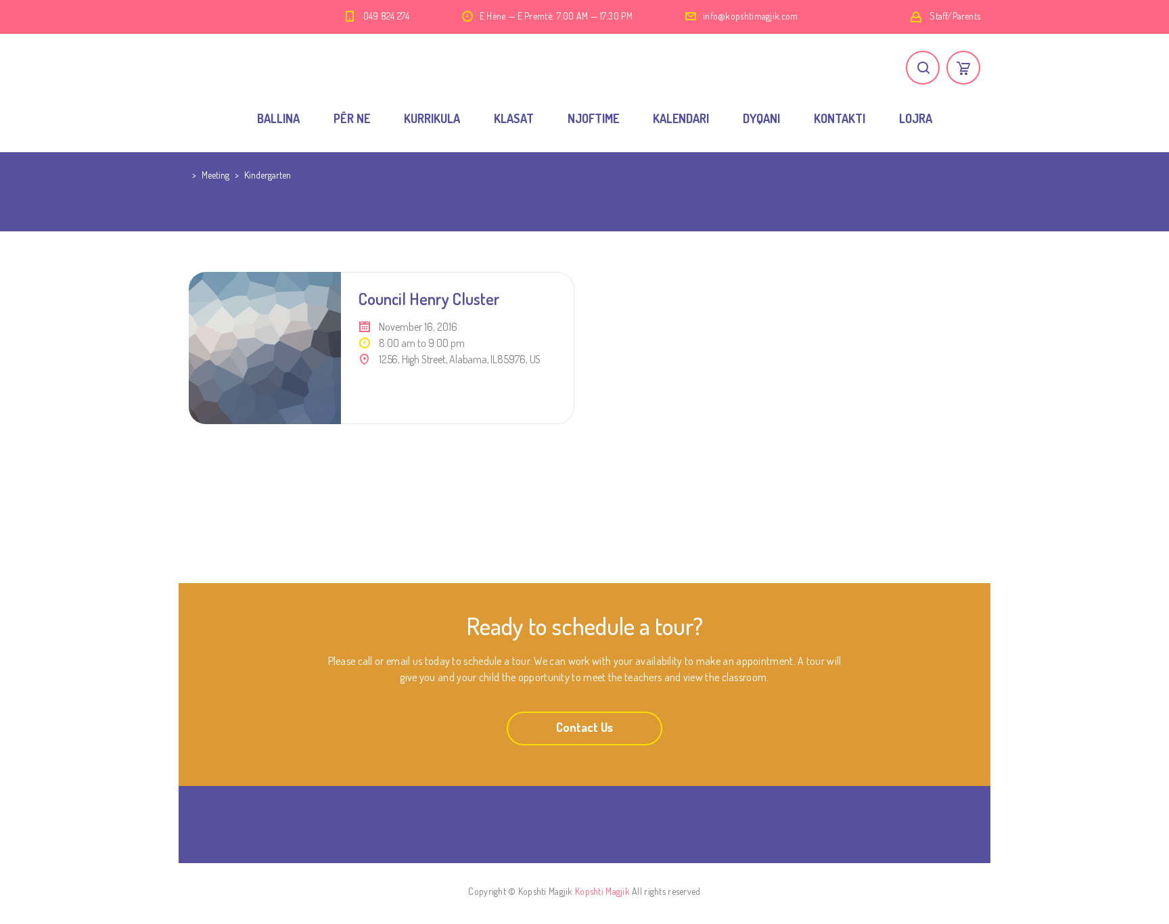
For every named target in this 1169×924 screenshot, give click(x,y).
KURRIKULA (432, 118)
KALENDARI (681, 118)
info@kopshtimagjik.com (750, 16)
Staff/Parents (955, 16)
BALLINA (278, 118)
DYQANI (761, 118)
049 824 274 (386, 16)
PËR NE (352, 118)
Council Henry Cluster (429, 298)
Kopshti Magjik (602, 891)
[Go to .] (190, 175)
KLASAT (514, 118)
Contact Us (584, 727)
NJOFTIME (593, 118)
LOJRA (915, 118)
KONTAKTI (839, 118)
